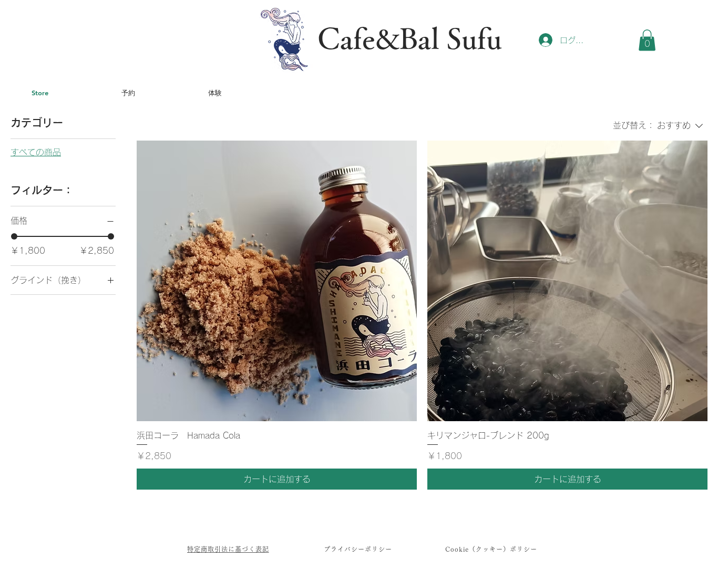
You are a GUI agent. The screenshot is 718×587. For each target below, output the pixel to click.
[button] (647, 40)
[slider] (14, 236)
